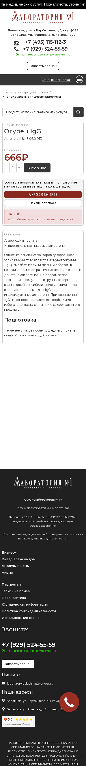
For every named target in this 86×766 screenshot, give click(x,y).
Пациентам (11, 584)
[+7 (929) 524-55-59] (16, 48)
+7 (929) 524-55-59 (45, 49)
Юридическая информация (25, 604)
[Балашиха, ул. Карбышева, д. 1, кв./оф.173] (3, 700)
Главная (7, 92)
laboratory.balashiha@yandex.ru (30, 683)
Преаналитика (14, 598)
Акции (7, 572)
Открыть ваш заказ (56, 80)
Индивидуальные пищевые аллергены (31, 96)
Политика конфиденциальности (29, 611)
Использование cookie (20, 618)
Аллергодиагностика (33, 92)
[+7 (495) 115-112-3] (16, 43)
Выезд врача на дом (18, 559)
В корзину (37, 167)
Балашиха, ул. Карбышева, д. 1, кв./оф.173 (36, 701)
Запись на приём (16, 591)
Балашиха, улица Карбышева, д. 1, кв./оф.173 (43, 30)
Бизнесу (9, 553)
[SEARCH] (78, 112)
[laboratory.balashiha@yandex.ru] (3, 683)
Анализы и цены (15, 566)
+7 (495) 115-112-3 (45, 42)
